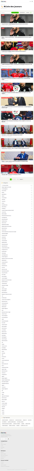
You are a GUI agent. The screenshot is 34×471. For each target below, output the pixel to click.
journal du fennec (16, 423)
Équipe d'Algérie (3, 453)
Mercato (2, 452)
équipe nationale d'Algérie (7, 423)
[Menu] (32, 1)
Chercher (27, 12)
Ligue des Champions (4, 455)
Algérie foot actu (24, 425)
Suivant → (21, 179)
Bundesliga (2, 447)
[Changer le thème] (30, 1)
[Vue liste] (32, 12)
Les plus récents (15, 12)
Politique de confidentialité (5, 466)
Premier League (3, 444)
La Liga (2, 445)
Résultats (2, 458)
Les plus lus (22, 12)
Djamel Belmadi (5, 425)
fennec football (12, 425)
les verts (29, 420)
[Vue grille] (31, 12)
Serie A (2, 448)
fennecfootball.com (24, 469)
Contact (2, 463)
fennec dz (25, 420)
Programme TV (3, 456)
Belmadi (18, 425)
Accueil (2, 4)
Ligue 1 (2, 442)
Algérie (22, 423)
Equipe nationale (18, 420)
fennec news (28, 423)
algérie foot (11, 420)
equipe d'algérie (5, 420)
